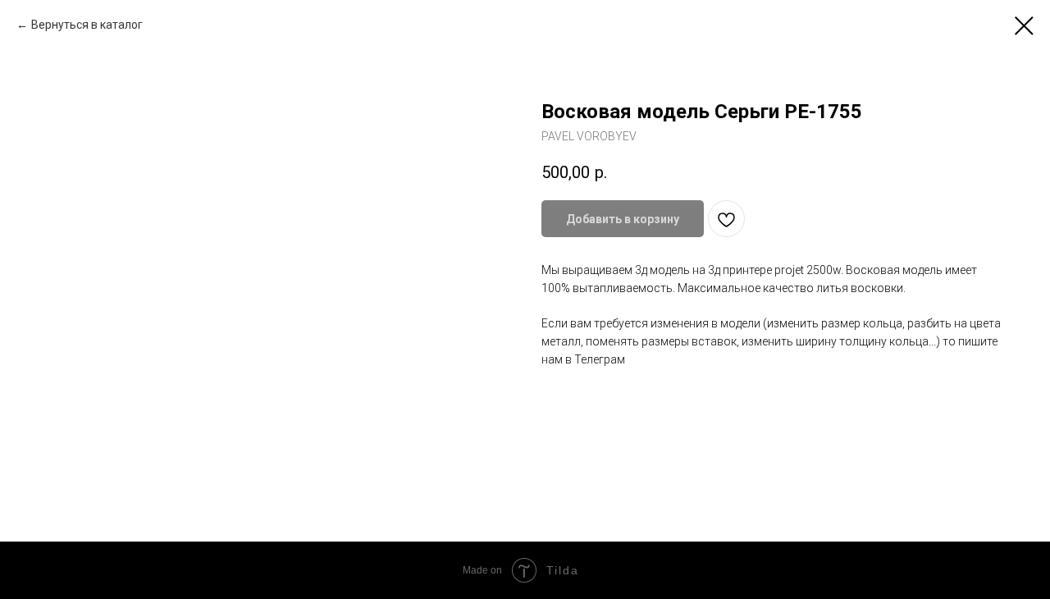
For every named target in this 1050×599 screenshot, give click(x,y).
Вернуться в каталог (87, 24)
